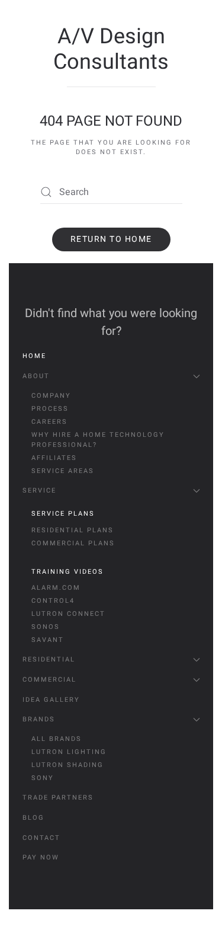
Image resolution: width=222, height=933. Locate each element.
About (36, 376)
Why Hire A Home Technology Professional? (98, 440)
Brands (38, 719)
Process (50, 409)
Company (51, 396)
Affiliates (54, 458)
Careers (49, 422)
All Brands (56, 739)
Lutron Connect (68, 614)
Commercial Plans (73, 543)
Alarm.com (56, 588)
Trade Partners (58, 798)
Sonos (45, 627)
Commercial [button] (49, 680)
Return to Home (111, 239)
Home (34, 356)
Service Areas (62, 471)
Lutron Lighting (69, 752)
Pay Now (40, 857)
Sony (42, 778)
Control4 (53, 601)
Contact (41, 838)
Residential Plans (72, 530)
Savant (47, 640)
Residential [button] (48, 659)
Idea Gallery (51, 700)
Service (39, 490)
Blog (33, 818)
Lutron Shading (67, 765)
